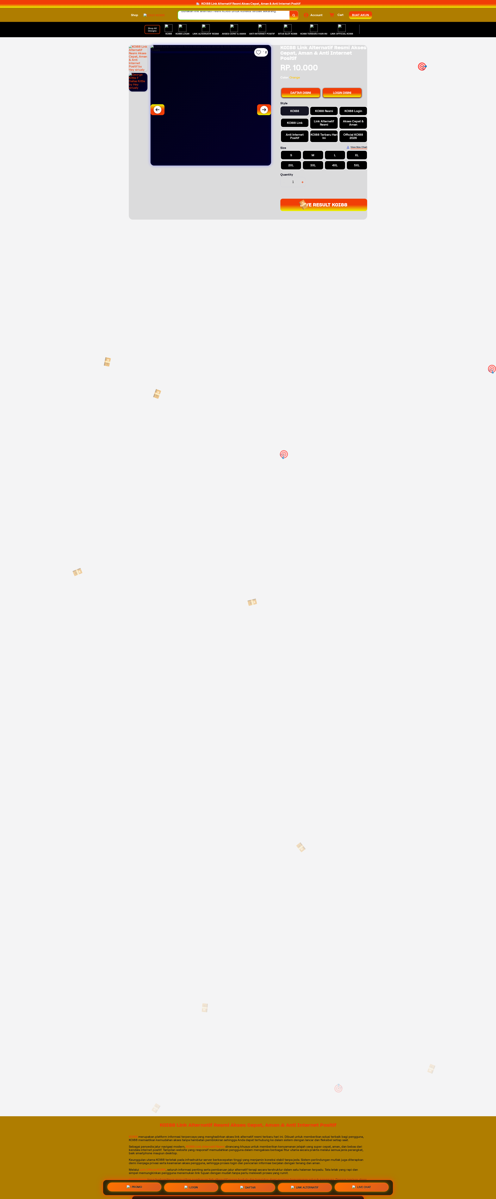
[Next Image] (264, 109)
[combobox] (234, 15)
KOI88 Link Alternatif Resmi (205, 1146)
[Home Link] (154, 15)
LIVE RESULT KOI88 (323, 205)
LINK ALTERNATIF (307, 1187)
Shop (134, 15)
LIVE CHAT (364, 1187)
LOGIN (193, 1186)
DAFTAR (250, 1187)
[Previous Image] (157, 109)
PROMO (137, 1186)
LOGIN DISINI (342, 92)
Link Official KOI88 (153, 1169)
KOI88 (133, 1136)
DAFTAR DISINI (300, 92)
